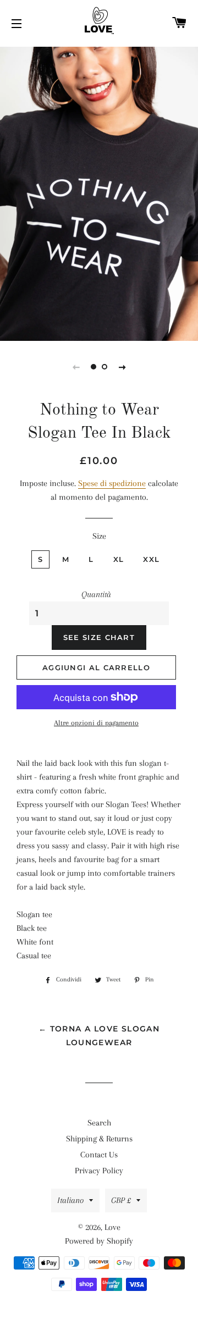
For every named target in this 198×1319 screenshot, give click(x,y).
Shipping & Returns (99, 1139)
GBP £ (121, 1200)
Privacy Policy (99, 1170)
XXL (151, 559)
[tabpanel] (99, 192)
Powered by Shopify (99, 1241)
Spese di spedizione (112, 483)
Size (99, 536)
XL (118, 559)
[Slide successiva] (122, 367)
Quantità (96, 594)
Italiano (70, 1200)
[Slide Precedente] (76, 367)
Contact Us (99, 1155)
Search (99, 1123)
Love (112, 1227)
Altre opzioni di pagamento (96, 723)
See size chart (99, 637)
